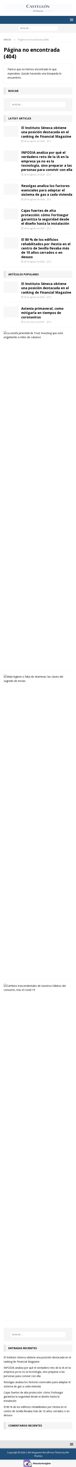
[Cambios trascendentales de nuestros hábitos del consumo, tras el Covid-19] (37, 988)
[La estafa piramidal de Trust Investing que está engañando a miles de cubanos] (37, 335)
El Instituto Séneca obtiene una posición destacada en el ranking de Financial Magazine (46, 132)
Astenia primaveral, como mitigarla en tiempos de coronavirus (42, 312)
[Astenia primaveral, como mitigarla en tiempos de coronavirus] (11, 311)
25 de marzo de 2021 (34, 321)
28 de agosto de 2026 (34, 141)
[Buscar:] (38, 28)
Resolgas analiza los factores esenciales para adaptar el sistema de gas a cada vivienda (46, 190)
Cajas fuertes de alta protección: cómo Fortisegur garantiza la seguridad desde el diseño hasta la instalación (45, 217)
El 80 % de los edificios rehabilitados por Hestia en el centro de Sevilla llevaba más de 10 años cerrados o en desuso (45, 248)
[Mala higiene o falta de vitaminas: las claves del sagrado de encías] (37, 679)
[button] (71, 20)
